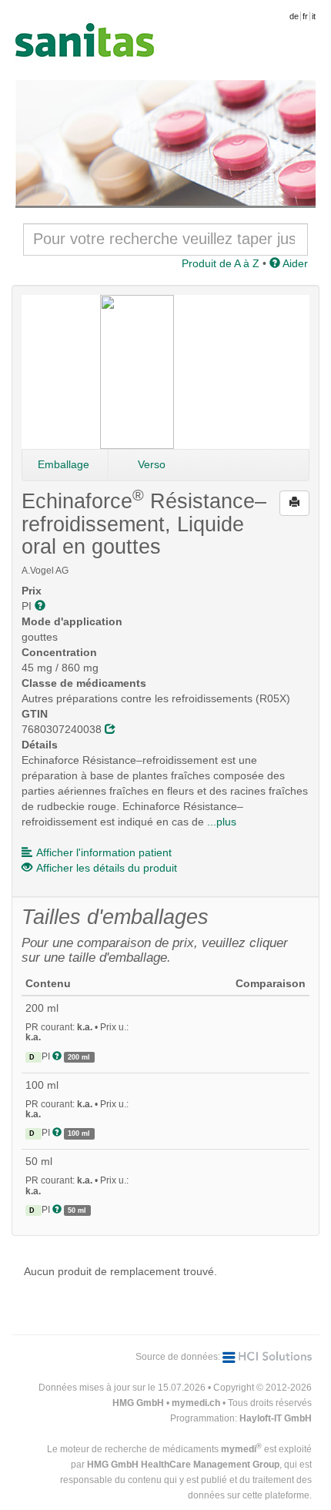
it (314, 16)
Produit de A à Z (220, 263)
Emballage (63, 464)
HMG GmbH (138, 1403)
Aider (294, 263)
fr (305, 16)
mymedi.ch (196, 1403)
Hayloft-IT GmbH (275, 1418)
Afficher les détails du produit (106, 868)
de (294, 16)
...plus (221, 821)
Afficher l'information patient (104, 852)
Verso (152, 464)
